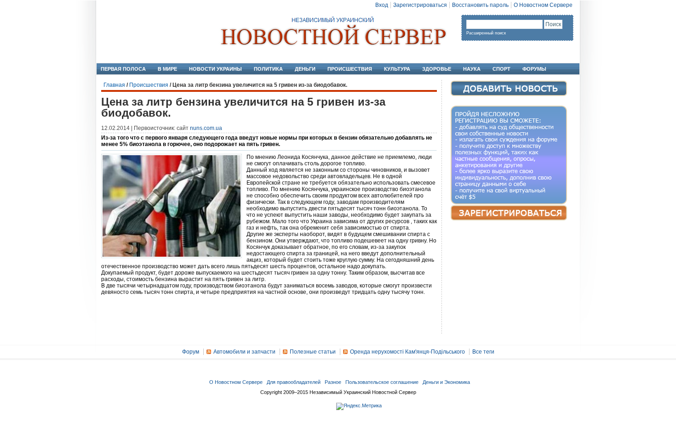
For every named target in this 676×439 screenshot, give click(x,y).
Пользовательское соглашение (381, 382)
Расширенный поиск (486, 33)
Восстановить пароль (480, 5)
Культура (397, 69)
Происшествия (349, 69)
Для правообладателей (294, 382)
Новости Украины (215, 69)
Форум (190, 352)
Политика (268, 69)
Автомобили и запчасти (244, 352)
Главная (114, 85)
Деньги (305, 69)
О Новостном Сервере (543, 5)
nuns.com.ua (206, 128)
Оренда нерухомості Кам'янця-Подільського (407, 352)
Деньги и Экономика (446, 382)
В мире (167, 69)
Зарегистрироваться (420, 5)
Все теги (483, 352)
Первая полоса (123, 69)
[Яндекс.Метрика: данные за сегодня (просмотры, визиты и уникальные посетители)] (359, 406)
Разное (333, 382)
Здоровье (436, 69)
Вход (381, 5)
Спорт (501, 69)
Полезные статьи (313, 352)
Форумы (534, 69)
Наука (472, 69)
